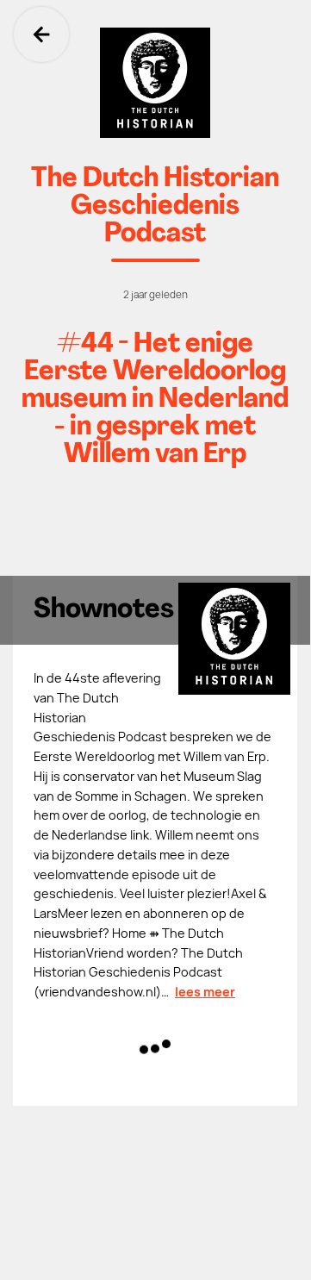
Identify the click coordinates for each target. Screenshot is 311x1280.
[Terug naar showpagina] (155, 83)
